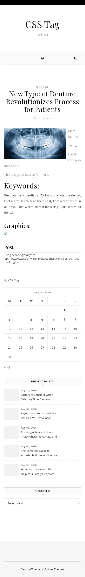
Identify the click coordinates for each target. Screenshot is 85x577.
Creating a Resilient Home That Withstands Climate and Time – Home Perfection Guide (40, 434)
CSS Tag (42, 24)
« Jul (7, 367)
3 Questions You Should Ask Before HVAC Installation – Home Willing (38, 416)
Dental (42, 87)
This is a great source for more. (26, 174)
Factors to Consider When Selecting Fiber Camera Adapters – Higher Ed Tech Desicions (37, 397)
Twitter (73, 145)
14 (53, 329)
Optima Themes (54, 569)
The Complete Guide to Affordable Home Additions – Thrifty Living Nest (39, 453)
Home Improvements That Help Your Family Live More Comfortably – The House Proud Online (37, 472)
